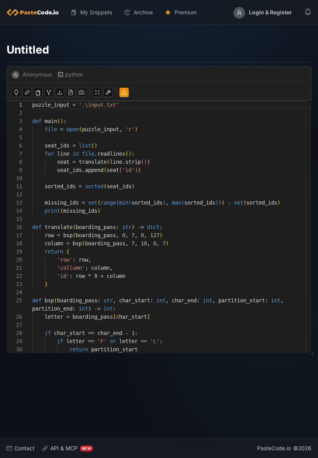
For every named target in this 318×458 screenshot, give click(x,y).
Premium (186, 12)
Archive (143, 12)
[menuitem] (36, 12)
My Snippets (96, 12)
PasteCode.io (274, 448)
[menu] (159, 12)
